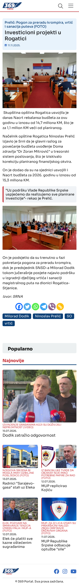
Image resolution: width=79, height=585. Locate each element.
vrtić (9, 323)
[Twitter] (27, 306)
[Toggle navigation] (70, 6)
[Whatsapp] (35, 306)
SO (69, 316)
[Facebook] (19, 306)
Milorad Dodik (17, 316)
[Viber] (52, 306)
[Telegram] (43, 306)
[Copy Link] (60, 306)
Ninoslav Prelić (48, 316)
